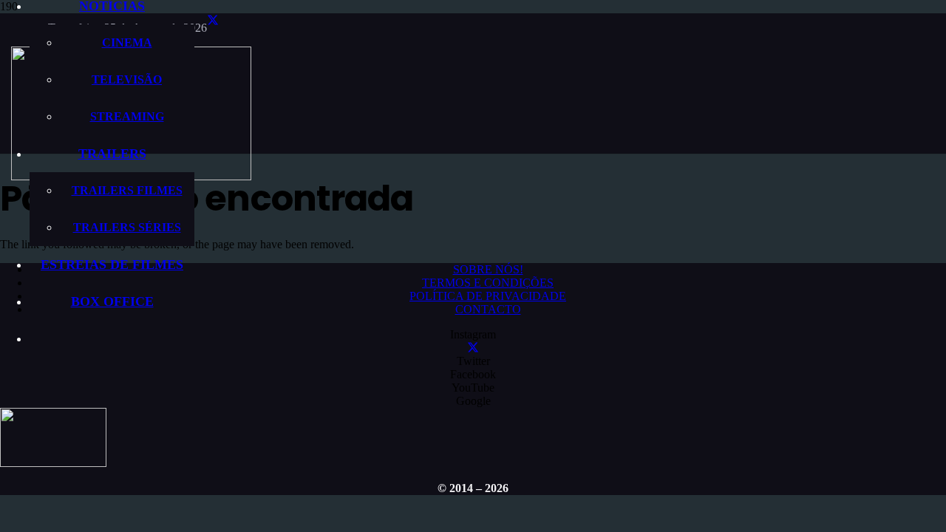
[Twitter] (213, 20)
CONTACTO (488, 309)
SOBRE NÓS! (488, 269)
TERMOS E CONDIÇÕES (488, 282)
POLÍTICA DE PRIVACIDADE (487, 296)
